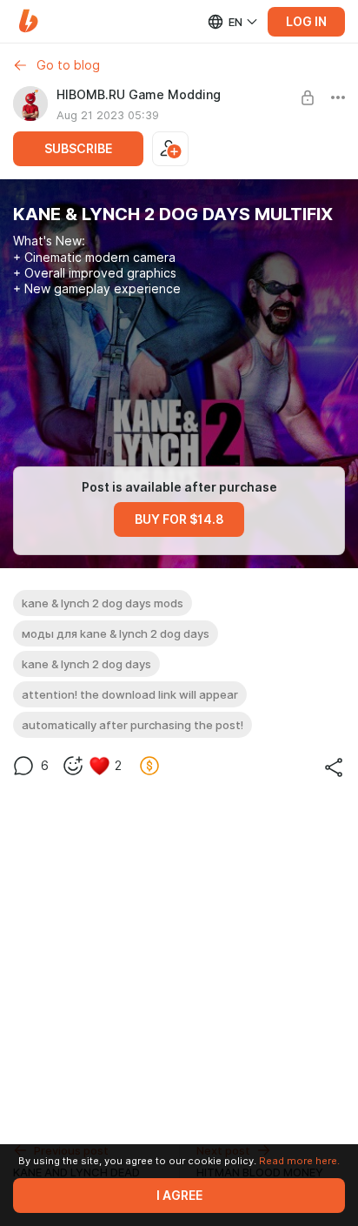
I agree (179, 1196)
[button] (28, 21)
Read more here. (299, 1161)
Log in (306, 22)
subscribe (78, 149)
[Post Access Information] (307, 97)
